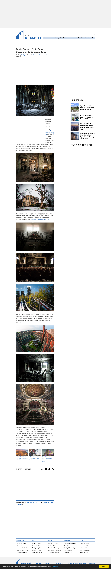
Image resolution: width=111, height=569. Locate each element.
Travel (81, 540)
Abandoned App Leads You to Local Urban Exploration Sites (47, 459)
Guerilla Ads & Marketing (54, 550)
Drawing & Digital (36, 543)
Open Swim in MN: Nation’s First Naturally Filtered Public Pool (87, 107)
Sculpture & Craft (36, 550)
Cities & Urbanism (21, 546)
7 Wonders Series (84, 543)
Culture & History (84, 548)
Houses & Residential (21, 548)
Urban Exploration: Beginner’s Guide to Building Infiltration (34, 458)
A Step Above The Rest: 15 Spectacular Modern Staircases (86, 117)
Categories (59, 563)
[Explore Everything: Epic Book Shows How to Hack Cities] (22, 452)
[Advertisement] (55, 14)
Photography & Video (37, 548)
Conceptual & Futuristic (70, 543)
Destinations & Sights (85, 550)
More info (55, 567)
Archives (48, 563)
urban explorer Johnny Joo (49, 133)
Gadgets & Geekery (69, 546)
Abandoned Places (38, 55)
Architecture (48, 38)
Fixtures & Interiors (53, 543)
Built (63, 38)
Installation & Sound (37, 546)
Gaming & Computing (69, 548)
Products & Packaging (53, 552)
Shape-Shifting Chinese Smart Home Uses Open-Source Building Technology (87, 135)
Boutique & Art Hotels (85, 546)
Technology (67, 540)
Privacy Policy (82, 563)
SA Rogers (24, 55)
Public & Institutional (21, 552)
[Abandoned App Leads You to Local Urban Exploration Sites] (48, 452)
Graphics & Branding (53, 548)
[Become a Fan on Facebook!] (78, 38)
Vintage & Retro (68, 552)
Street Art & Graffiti (37, 552)
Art (54, 38)
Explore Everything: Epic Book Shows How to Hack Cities (22, 458)
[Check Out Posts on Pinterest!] (85, 38)
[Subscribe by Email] (93, 38)
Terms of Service (72, 563)
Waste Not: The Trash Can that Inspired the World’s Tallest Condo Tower (87, 126)
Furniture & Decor (52, 546)
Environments (69, 38)
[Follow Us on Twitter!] (82, 38)
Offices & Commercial (22, 550)
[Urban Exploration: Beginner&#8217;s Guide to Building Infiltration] (35, 452)
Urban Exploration (84, 552)
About (38, 563)
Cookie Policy (91, 563)
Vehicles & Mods (68, 550)
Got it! (104, 566)
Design (58, 38)
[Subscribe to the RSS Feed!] (89, 38)
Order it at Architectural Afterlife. (40, 219)
